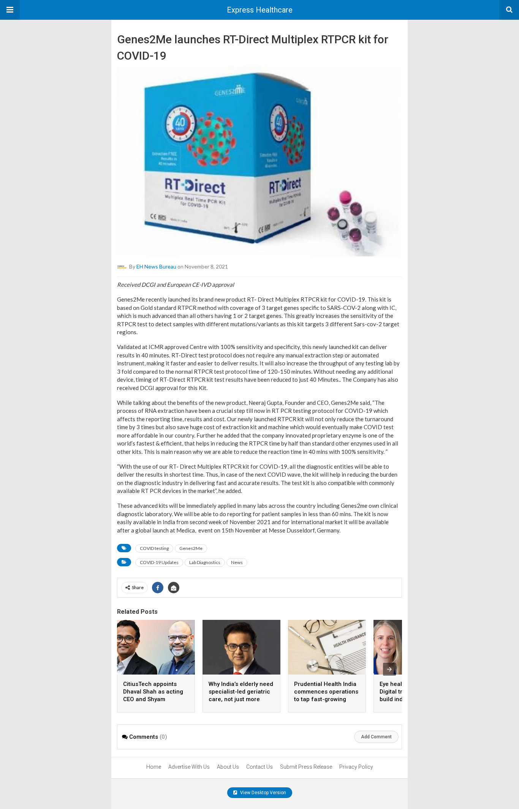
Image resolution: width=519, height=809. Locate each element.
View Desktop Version (262, 792)
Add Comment (376, 736)
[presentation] (389, 669)
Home (153, 767)
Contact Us (259, 767)
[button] (10, 10)
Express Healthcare (260, 9)
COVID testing (154, 548)
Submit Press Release (306, 767)
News (237, 562)
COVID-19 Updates (159, 562)
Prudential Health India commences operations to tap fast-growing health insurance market (326, 699)
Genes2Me (191, 548)
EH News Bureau (156, 266)
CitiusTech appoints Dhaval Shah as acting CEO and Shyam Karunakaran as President (153, 699)
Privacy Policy (356, 767)
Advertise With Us (189, 767)
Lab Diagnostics (204, 562)
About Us (228, 767)
